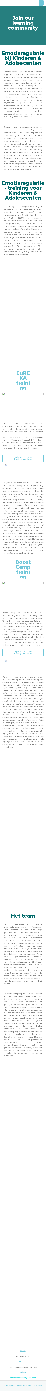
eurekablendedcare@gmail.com (23, 1378)
